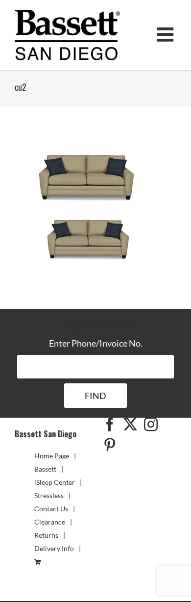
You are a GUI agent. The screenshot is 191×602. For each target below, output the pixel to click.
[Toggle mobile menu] (166, 34)
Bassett (45, 469)
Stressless (49, 495)
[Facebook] (110, 424)
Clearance (49, 522)
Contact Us (51, 508)
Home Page (51, 456)
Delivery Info (54, 548)
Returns (46, 535)
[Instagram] (151, 424)
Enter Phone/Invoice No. (96, 343)
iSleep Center (54, 482)
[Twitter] (130, 424)
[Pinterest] (110, 445)
